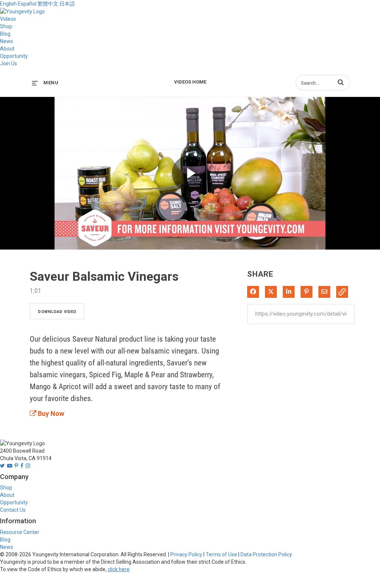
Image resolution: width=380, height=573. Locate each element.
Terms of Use (221, 554)
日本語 (67, 4)
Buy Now (50, 413)
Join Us (8, 63)
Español (27, 4)
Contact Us (13, 510)
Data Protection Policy (266, 554)
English (8, 4)
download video (57, 311)
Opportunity (14, 56)
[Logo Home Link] (22, 11)
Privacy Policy (186, 554)
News (6, 41)
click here (119, 569)
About (7, 49)
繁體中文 (47, 4)
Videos (8, 19)
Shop (6, 26)
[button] (340, 82)
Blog (5, 34)
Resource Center (19, 532)
